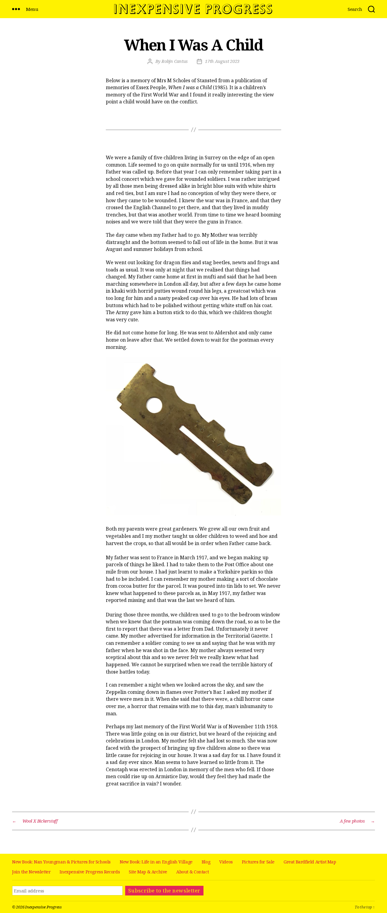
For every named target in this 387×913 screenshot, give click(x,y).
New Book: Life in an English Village (156, 862)
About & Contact (192, 872)
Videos (226, 862)
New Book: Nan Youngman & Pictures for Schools (61, 862)
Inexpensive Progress (43, 907)
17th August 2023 (222, 61)
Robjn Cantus (174, 61)
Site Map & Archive (148, 872)
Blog (206, 862)
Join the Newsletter (31, 872)
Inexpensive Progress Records (90, 872)
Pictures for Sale (258, 862)
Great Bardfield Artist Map (310, 862)
